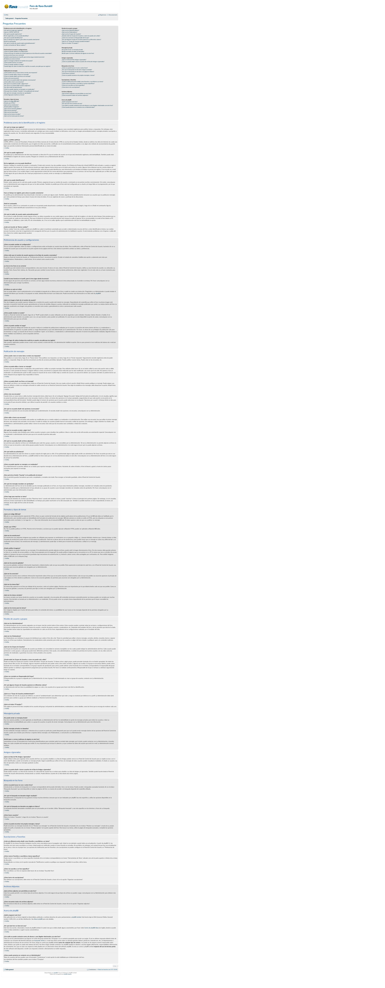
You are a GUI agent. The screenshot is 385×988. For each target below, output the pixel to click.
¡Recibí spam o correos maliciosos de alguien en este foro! (78, 53)
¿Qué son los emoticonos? (11, 105)
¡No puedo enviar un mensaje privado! (72, 49)
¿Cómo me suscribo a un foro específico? (73, 85)
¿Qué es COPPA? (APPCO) (11, 32)
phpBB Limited (76, 917)
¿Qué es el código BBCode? (11, 101)
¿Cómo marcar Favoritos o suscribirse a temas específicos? (78, 83)
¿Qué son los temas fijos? (11, 112)
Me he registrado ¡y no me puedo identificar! (16, 36)
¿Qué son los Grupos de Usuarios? (71, 34)
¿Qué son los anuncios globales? (13, 108)
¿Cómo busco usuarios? (68, 73)
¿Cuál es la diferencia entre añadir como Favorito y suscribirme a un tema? (82, 81)
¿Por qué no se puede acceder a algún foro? (16, 83)
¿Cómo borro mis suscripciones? (71, 87)
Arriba (7, 135)
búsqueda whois (39, 940)
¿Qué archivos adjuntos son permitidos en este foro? (76, 93)
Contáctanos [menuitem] (92, 969)
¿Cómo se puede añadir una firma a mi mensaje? (17, 76)
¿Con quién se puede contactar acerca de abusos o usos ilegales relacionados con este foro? (87, 105)
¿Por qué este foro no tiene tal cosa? (72, 103)
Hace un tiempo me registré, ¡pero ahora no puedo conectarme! (22, 39)
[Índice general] (16, 6)
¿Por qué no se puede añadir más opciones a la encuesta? (20, 80)
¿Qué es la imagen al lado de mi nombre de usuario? (18, 61)
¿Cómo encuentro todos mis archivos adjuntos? (75, 95)
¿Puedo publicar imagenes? (11, 106)
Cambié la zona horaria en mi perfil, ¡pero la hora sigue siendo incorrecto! (24, 57)
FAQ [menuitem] (7, 15)
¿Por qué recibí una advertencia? (13, 87)
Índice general (9, 969)
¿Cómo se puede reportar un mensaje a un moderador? (19, 89)
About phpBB (38, 919)
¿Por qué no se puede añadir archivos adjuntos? (17, 85)
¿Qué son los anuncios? (10, 110)
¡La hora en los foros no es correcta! (14, 55)
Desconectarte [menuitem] (113, 15)
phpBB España (67, 974)
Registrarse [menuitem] (103, 15)
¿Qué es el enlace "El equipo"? (70, 43)
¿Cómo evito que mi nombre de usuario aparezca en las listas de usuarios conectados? (28, 53)
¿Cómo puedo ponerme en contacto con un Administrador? (78, 107)
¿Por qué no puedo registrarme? (13, 34)
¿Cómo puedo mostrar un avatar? (13, 62)
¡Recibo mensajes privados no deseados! (73, 51)
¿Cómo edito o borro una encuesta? (14, 82)
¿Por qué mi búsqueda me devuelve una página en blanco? (78, 71)
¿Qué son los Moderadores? (69, 32)
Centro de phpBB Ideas (91, 928)
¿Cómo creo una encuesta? (11, 78)
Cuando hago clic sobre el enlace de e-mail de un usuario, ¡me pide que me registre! (27, 66)
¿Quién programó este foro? (70, 101)
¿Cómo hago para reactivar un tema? (14, 95)
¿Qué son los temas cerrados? (12, 114)
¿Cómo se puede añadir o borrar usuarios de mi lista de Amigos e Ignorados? (83, 61)
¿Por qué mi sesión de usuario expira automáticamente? (19, 43)
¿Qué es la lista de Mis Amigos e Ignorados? (74, 59)
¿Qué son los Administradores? (70, 30)
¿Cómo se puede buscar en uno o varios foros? (75, 68)
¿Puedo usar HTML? (9, 103)
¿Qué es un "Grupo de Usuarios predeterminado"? (76, 41)
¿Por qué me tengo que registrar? (13, 30)
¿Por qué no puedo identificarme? (13, 37)
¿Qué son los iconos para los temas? (14, 116)
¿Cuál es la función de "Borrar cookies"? (15, 45)
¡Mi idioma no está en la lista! (12, 59)
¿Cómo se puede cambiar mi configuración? (16, 51)
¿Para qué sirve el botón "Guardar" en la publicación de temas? (21, 91)
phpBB (98, 293)
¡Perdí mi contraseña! (10, 41)
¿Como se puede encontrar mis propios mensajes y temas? (78, 75)
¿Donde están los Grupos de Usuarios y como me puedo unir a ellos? (81, 36)
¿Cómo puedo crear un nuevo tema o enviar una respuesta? (20, 72)
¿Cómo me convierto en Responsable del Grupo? (75, 37)
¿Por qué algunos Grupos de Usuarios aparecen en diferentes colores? (81, 39)
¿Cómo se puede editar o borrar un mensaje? (16, 74)
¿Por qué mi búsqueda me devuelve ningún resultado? (77, 69)
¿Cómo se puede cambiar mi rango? (14, 64)
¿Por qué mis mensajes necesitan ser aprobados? (17, 93)
